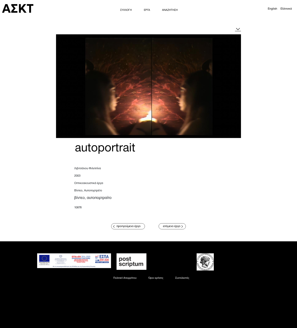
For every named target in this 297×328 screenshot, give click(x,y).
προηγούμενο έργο (129, 226)
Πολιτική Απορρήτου (124, 278)
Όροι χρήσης (155, 278)
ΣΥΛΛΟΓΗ (126, 10)
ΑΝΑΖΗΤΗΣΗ (170, 10)
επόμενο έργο (171, 226)
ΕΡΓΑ (147, 10)
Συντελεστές (182, 278)
